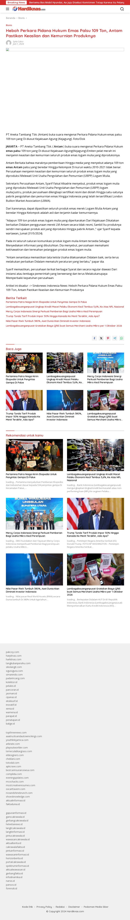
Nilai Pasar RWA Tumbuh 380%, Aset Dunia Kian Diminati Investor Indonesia (48, 321)
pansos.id (11, 884)
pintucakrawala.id (15, 835)
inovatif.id (11, 704)
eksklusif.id (12, 701)
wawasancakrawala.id (18, 839)
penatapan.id (13, 719)
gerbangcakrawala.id (17, 820)
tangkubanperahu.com (18, 663)
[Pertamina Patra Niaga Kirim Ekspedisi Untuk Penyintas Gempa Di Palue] (24, 363)
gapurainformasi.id (16, 813)
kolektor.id (11, 682)
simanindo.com (14, 674)
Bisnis (9, 25)
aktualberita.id (13, 843)
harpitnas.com (13, 655)
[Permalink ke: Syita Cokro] (8, 42)
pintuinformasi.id (15, 850)
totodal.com (12, 762)
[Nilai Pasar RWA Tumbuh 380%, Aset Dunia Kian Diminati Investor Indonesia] (65, 400)
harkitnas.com (13, 659)
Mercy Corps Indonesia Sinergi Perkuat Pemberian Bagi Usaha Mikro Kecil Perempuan (54, 311)
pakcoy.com (12, 652)
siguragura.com (14, 670)
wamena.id (12, 712)
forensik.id (11, 888)
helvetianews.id (14, 824)
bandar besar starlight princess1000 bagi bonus (32, 633)
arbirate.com (13, 743)
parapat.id (11, 716)
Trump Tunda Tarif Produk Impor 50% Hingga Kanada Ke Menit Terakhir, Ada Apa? (53, 316)
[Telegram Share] (114, 338)
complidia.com (14, 774)
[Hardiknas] (28, 9)
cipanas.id (11, 697)
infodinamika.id (14, 877)
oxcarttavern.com (15, 789)
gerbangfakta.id (14, 873)
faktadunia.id (13, 804)
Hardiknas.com (75, 911)
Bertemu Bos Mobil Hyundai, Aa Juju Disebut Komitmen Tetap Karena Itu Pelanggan (62, 2)
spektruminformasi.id (17, 865)
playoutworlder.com (17, 747)
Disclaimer (74, 906)
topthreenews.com (16, 732)
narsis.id (10, 880)
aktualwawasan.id (15, 869)
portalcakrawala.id (16, 862)
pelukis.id (11, 685)
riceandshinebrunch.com (19, 792)
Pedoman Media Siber (96, 906)
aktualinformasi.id (15, 800)
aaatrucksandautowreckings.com (24, 736)
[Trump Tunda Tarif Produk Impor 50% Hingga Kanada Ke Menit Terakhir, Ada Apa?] (24, 400)
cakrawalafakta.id (15, 847)
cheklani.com (13, 758)
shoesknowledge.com (18, 796)
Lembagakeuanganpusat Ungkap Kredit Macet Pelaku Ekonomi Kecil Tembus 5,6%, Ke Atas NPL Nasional (65, 306)
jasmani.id (11, 693)
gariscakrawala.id (15, 816)
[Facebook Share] (94, 338)
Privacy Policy (44, 906)
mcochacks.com (15, 781)
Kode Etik (27, 906)
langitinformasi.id (15, 831)
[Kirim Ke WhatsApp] (121, 338)
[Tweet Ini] (101, 338)
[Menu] (8, 9)
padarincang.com (15, 678)
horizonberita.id (14, 858)
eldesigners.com (15, 755)
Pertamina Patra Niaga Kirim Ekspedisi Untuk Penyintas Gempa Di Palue (46, 302)
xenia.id (10, 708)
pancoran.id (12, 689)
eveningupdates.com (17, 777)
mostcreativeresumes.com (20, 785)
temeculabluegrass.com (19, 751)
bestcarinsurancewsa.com (20, 770)
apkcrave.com (13, 766)
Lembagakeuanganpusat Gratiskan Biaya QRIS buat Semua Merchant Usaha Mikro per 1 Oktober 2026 (64, 325)
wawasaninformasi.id (17, 854)
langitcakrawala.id (15, 828)
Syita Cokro (18, 41)
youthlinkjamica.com (17, 740)
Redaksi (60, 906)
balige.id (10, 723)
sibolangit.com (14, 667)
